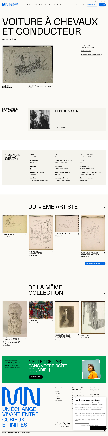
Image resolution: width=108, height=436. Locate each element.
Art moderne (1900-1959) (87, 168)
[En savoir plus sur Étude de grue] (15, 224)
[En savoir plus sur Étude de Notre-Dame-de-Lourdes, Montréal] (93, 233)
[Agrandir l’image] (29, 87)
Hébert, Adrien (34, 157)
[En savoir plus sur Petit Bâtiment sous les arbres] (41, 232)
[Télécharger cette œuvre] (32, 87)
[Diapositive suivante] (103, 208)
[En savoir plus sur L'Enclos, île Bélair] (67, 223)
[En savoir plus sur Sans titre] (41, 310)
